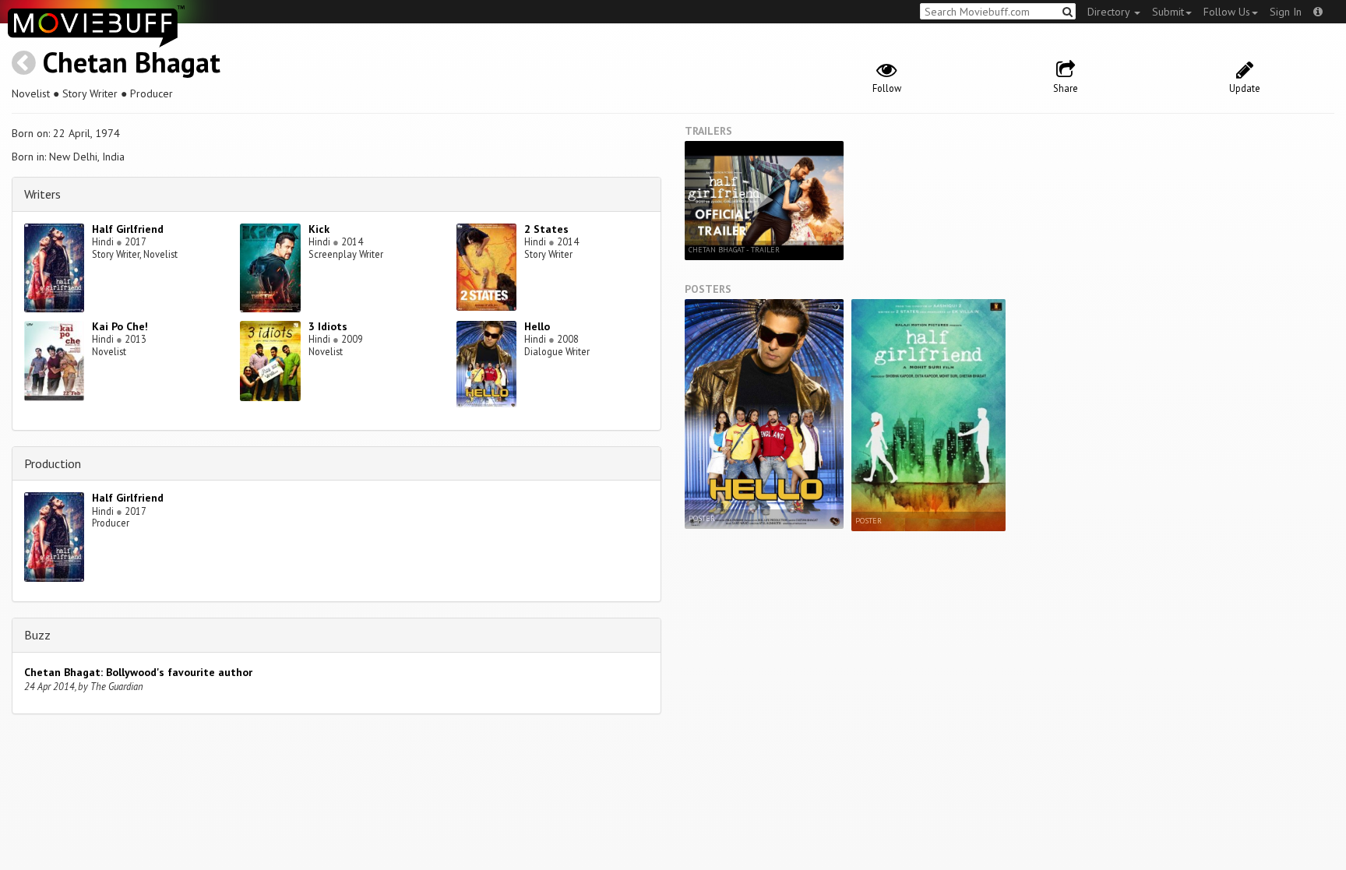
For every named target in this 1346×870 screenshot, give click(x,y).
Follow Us (1226, 12)
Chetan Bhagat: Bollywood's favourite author (138, 672)
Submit (1168, 12)
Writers (42, 194)
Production (52, 463)
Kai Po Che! (120, 326)
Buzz (37, 635)
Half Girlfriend (128, 229)
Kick (318, 229)
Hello (537, 326)
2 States (546, 229)
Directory (1110, 12)
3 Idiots (327, 326)
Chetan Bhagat (131, 62)
